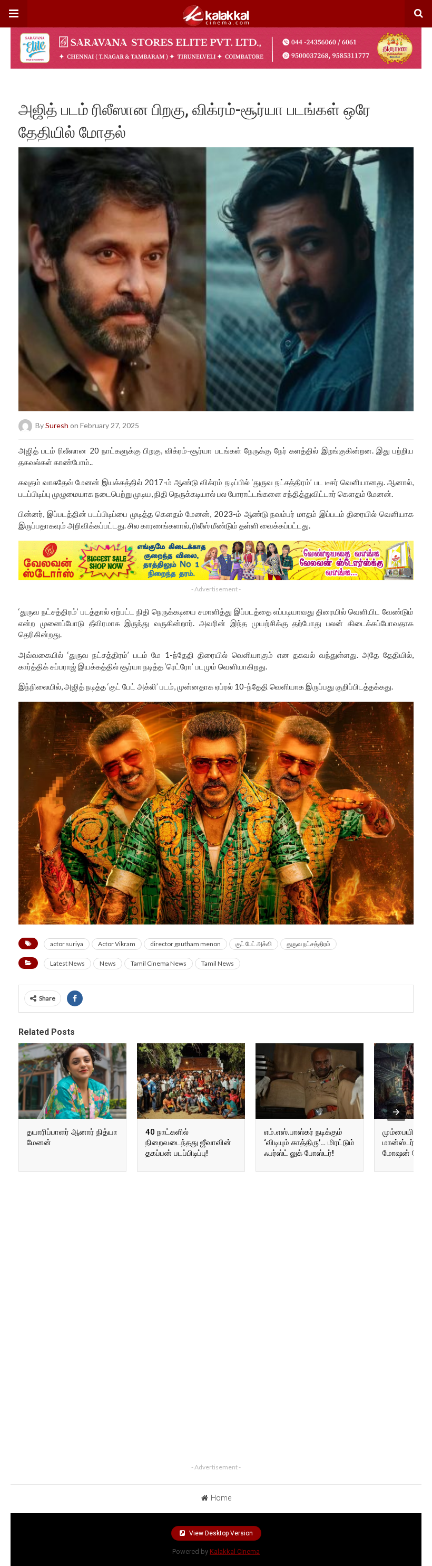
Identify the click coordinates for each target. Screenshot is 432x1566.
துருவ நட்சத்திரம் (308, 944)
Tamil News (217, 963)
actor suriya (66, 944)
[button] (13, 13)
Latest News (67, 963)
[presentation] (396, 1112)
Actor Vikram (116, 944)
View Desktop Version (220, 1533)
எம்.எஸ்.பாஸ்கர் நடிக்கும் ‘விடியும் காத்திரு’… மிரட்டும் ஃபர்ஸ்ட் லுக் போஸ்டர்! (309, 1142)
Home (221, 1498)
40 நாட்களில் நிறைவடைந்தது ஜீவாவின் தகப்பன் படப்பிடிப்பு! (188, 1142)
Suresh (56, 425)
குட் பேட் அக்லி (253, 944)
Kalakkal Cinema (235, 1551)
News (108, 963)
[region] (216, 1247)
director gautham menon (185, 944)
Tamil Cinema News (158, 963)
